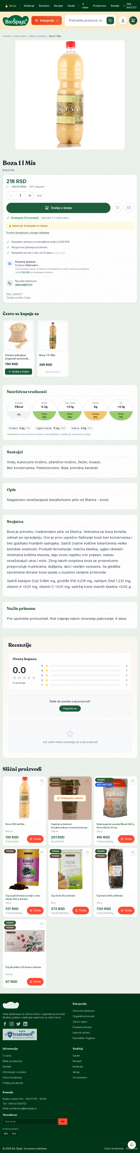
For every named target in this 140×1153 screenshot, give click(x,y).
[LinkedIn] (25, 1024)
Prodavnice (99, 5)
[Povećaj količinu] (30, 196)
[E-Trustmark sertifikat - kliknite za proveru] (20, 1034)
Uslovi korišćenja (12, 1077)
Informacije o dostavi (14, 1072)
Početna (7, 36)
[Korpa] (133, 20)
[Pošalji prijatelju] (129, 207)
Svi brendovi (80, 1077)
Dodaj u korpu (20, 371)
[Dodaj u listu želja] (117, 207)
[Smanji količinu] (11, 196)
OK (63, 1121)
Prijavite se (70, 708)
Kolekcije (29, 5)
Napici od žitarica (38, 36)
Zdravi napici (20, 36)
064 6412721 (23, 285)
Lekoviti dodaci (81, 1032)
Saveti (71, 5)
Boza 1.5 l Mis (47, 355)
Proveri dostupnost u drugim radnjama (27, 232)
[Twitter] (18, 1024)
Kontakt (115, 5)
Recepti (58, 5)
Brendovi (44, 5)
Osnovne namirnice (83, 1010)
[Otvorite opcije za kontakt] (132, 1145)
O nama (85, 6)
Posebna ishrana (82, 1027)
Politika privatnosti (13, 1082)
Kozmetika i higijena (84, 1038)
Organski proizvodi (83, 1016)
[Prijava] (123, 20)
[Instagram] (12, 1024)
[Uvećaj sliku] (70, 95)
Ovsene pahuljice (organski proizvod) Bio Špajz (16, 357)
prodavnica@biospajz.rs (23, 1108)
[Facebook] (5, 1024)
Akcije (10, 6)
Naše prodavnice (12, 1061)
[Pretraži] (110, 20)
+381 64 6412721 (17, 1103)
